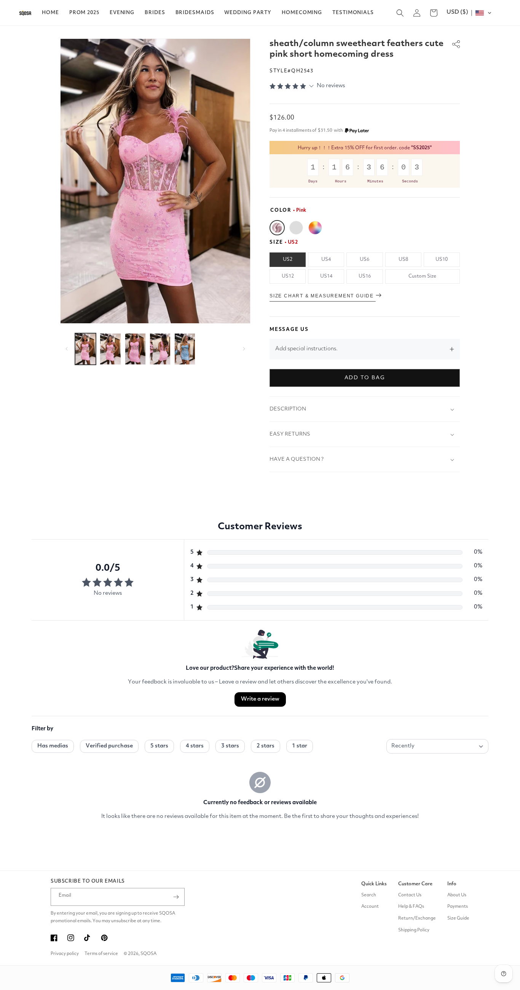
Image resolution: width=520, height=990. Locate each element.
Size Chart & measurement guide (323, 296)
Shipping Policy (413, 930)
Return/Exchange (417, 918)
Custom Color (315, 227)
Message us (289, 329)
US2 (287, 259)
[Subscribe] (175, 897)
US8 (403, 259)
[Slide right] (244, 348)
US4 (326, 259)
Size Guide (458, 918)
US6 (364, 259)
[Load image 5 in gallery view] (184, 349)
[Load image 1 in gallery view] (85, 349)
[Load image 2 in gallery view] (110, 349)
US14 (326, 276)
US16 (365, 276)
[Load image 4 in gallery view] (160, 349)
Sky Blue (296, 227)
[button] (84, 13)
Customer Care (415, 883)
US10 (441, 259)
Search (368, 895)
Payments (457, 906)
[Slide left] (66, 348)
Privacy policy (65, 954)
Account (370, 906)
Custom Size (422, 276)
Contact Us (409, 895)
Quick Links (374, 883)
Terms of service (101, 954)
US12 (288, 276)
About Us (456, 895)
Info (451, 883)
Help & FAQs (411, 906)
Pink (277, 227)
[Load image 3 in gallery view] (135, 349)
